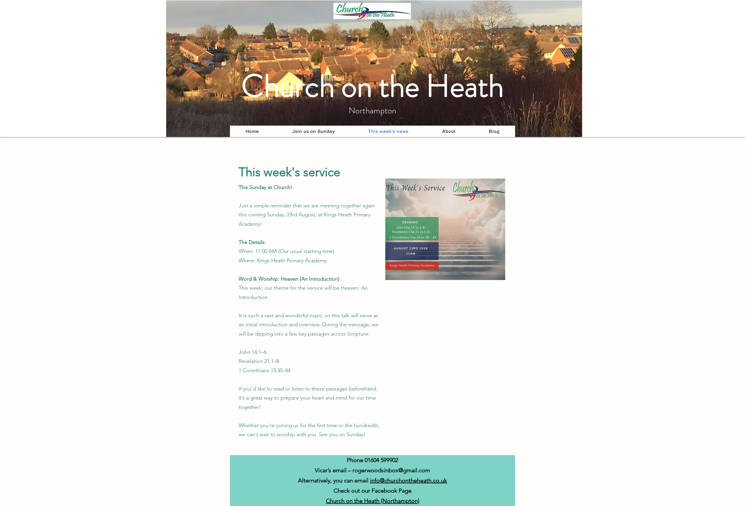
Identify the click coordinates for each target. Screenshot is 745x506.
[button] (449, 131)
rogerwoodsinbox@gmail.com (391, 470)
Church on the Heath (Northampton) (372, 500)
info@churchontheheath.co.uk (408, 480)
